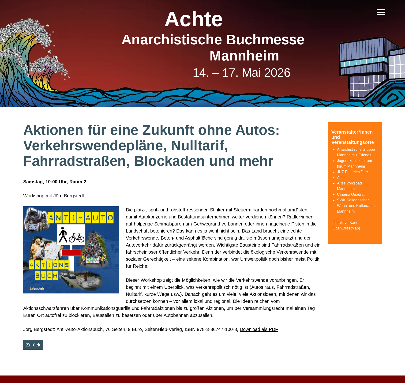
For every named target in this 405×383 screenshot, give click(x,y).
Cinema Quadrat (350, 194)
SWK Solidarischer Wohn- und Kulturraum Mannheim (356, 205)
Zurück (33, 344)
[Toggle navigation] (381, 12)
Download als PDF (259, 329)
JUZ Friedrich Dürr (352, 172)
